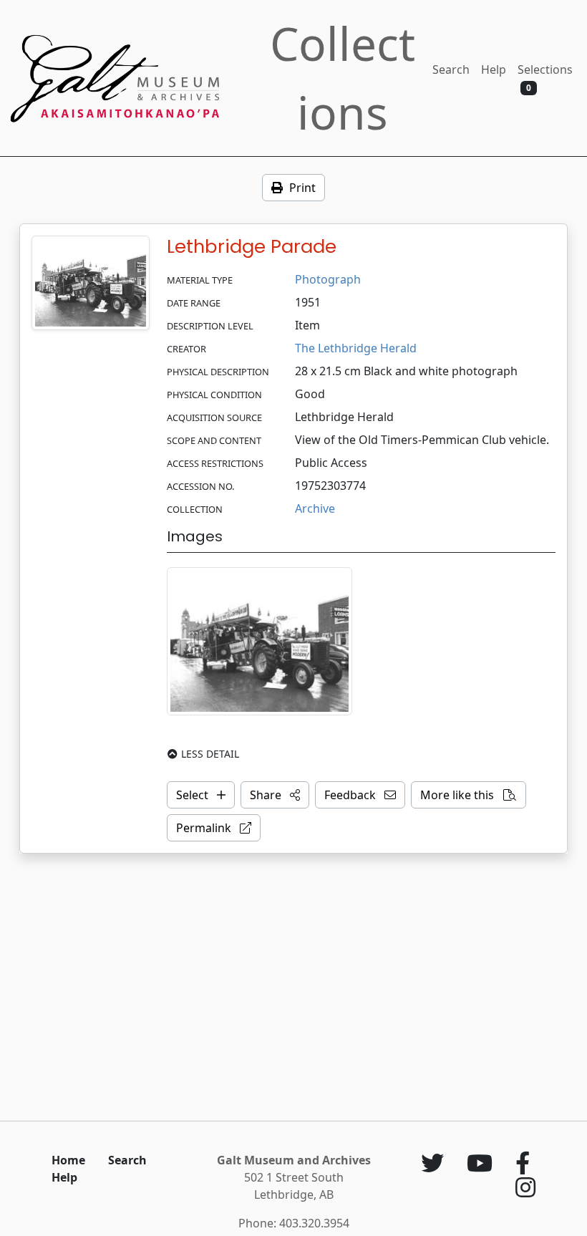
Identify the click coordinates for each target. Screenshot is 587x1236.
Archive (315, 508)
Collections (342, 77)
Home (68, 1160)
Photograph (328, 279)
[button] (275, 794)
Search (451, 69)
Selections (545, 78)
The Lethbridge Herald (356, 348)
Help (493, 69)
